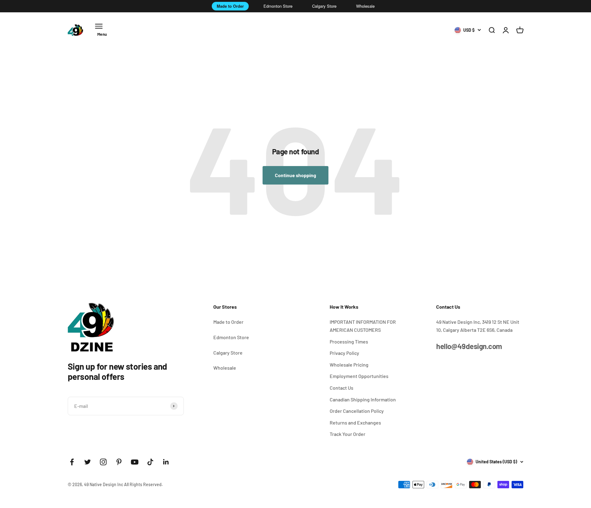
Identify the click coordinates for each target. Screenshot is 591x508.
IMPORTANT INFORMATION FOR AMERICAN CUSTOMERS (363, 326)
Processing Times (349, 341)
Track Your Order (347, 434)
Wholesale (365, 6)
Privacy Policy (344, 353)
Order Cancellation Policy (357, 411)
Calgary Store (324, 6)
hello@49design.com (469, 346)
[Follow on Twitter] (87, 462)
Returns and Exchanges (355, 422)
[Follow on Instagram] (103, 462)
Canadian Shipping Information (363, 399)
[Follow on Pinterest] (119, 462)
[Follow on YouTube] (135, 462)
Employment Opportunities (359, 376)
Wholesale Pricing (349, 365)
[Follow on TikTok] (150, 462)
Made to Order (230, 6)
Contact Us (341, 388)
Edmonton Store (277, 6)
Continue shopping (295, 175)
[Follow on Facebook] (72, 462)
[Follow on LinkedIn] (166, 462)
